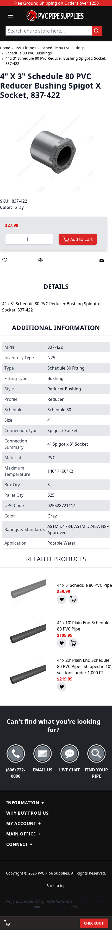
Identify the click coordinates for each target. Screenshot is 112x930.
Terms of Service (54, 906)
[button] (53, 151)
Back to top (56, 885)
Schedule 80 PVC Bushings (28, 53)
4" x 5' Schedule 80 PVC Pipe (84, 585)
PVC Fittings (26, 47)
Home (5, 47)
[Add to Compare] (40, 260)
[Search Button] (97, 31)
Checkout (94, 923)
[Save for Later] (4, 260)
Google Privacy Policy (90, 901)
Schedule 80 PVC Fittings (63, 47)
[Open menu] (10, 15)
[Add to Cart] (73, 599)
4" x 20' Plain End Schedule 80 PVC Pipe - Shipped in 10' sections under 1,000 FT (84, 666)
